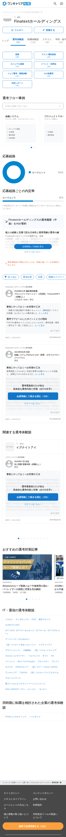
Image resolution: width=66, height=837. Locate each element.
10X (52, 656)
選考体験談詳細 (55, 337)
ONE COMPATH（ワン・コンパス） (21, 689)
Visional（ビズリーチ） (15, 656)
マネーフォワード (13, 678)
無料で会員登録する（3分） (33, 826)
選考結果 (27, 277)
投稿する (50, 30)
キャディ (43, 689)
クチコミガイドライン (15, 799)
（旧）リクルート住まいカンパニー (20, 644)
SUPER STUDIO (12, 625)
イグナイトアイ (45, 644)
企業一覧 (25, 782)
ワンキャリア (11, 672)
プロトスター (43, 661)
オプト (45, 656)
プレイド (55, 661)
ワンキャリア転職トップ (11, 782)
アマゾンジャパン (13, 650)
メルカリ (9, 619)
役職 (40, 277)
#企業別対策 (6, 592)
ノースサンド (35, 716)
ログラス (9, 667)
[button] (33, 312)
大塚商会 (27, 650)
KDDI (34, 619)
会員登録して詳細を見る (33, 246)
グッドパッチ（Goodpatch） (18, 639)
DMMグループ (22, 667)
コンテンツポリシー (43, 793)
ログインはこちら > (33, 252)
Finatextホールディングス (40, 782)
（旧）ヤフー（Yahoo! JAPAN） (45, 667)
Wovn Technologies (26, 661)
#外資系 (15, 592)
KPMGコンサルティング (15, 716)
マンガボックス (22, 619)
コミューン (10, 661)
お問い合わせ (39, 799)
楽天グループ (44, 619)
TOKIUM (23, 672)
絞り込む (12, 277)
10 (47, 538)
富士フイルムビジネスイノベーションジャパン (25, 683)
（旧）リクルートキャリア (45, 650)
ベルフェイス (34, 656)
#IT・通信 (23, 592)
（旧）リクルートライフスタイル (44, 672)
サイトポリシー (12, 793)
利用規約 (37, 804)
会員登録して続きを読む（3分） (33, 396)
